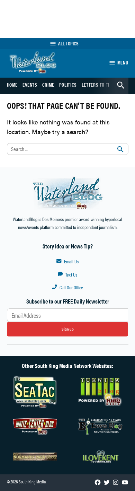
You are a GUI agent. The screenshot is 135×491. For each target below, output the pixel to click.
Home (12, 84)
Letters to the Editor (105, 84)
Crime (48, 84)
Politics (68, 84)
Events (29, 84)
